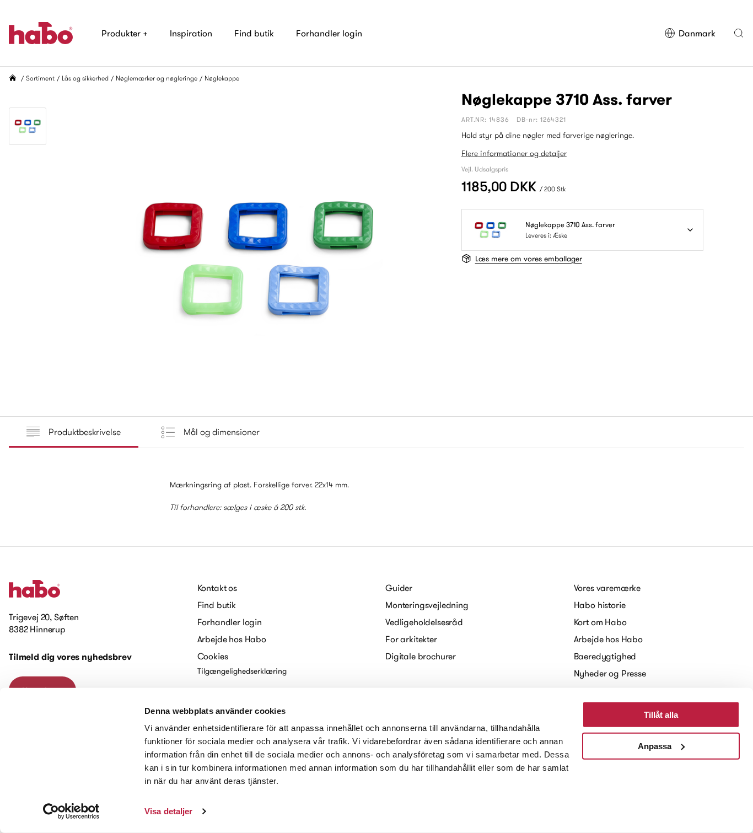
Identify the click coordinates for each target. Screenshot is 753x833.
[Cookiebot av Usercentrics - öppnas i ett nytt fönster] (71, 811)
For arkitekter (411, 638)
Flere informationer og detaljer (514, 153)
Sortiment (40, 78)
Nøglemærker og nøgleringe (156, 78)
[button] (738, 33)
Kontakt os (217, 587)
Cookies (212, 656)
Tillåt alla (661, 714)
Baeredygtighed (605, 656)
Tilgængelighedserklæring (242, 671)
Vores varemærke (607, 587)
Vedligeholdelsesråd (424, 621)
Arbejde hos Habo (231, 638)
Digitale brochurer (420, 656)
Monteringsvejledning (427, 604)
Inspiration (191, 33)
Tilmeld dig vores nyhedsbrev (70, 657)
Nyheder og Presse (610, 673)
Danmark (697, 33)
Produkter (124, 33)
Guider (398, 587)
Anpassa (654, 745)
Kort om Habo (600, 621)
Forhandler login (329, 33)
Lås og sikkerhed (85, 78)
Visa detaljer (168, 811)
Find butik (254, 33)
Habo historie (600, 604)
